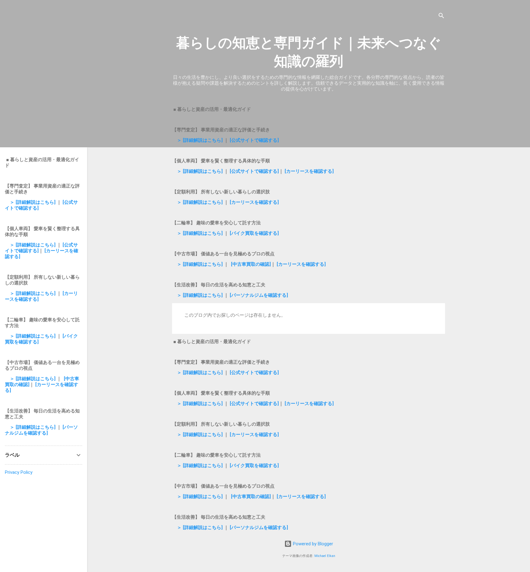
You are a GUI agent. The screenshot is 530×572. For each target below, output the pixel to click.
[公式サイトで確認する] (254, 140)
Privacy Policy (19, 472)
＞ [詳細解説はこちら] (200, 140)
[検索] (441, 16)
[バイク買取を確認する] (254, 233)
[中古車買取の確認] (251, 264)
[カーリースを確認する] (309, 171)
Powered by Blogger (312, 544)
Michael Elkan (324, 556)
